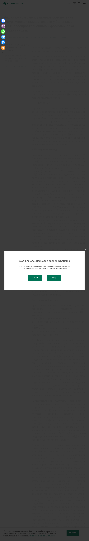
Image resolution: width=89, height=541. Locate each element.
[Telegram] (3, 37)
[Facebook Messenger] (3, 42)
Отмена (35, 278)
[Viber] (3, 26)
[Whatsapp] (3, 31)
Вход (54, 278)
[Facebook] (3, 21)
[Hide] (2, 53)
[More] (3, 48)
